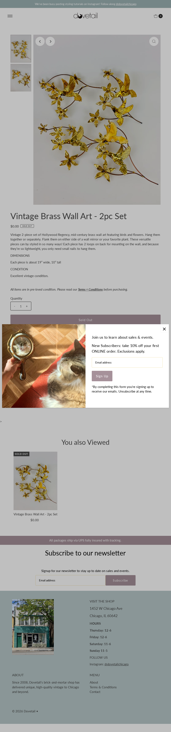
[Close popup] (164, 329)
